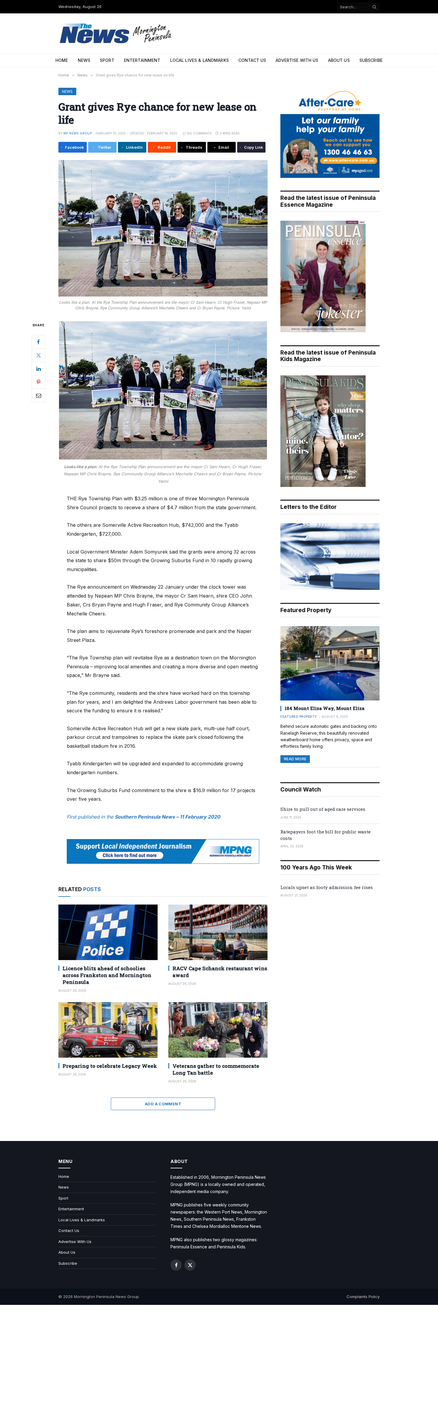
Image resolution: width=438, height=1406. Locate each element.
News (84, 60)
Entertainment (142, 60)
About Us (339, 60)
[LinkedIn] (38, 369)
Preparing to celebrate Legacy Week (110, 1065)
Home (61, 60)
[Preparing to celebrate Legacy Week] (108, 1030)
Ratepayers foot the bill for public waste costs (325, 835)
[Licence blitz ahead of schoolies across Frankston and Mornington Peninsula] (108, 932)
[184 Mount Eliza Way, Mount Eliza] (330, 663)
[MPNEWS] (116, 33)
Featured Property (298, 716)
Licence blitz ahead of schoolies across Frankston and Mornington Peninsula (107, 975)
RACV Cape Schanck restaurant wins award (220, 972)
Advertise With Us (297, 60)
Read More (295, 759)
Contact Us (252, 60)
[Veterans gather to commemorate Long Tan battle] (218, 1030)
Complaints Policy (363, 1296)
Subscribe (371, 60)
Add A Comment (163, 1103)
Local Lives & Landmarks (199, 60)
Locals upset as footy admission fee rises (326, 887)
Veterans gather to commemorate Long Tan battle (216, 1069)
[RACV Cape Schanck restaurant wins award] (218, 932)
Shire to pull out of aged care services (322, 809)
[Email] (38, 395)
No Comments (199, 133)
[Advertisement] (219, 1355)
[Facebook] (38, 342)
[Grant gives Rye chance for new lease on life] (163, 228)
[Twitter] (38, 355)
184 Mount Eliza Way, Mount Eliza (324, 708)
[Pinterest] (38, 382)
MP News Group (77, 133)
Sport (107, 60)
